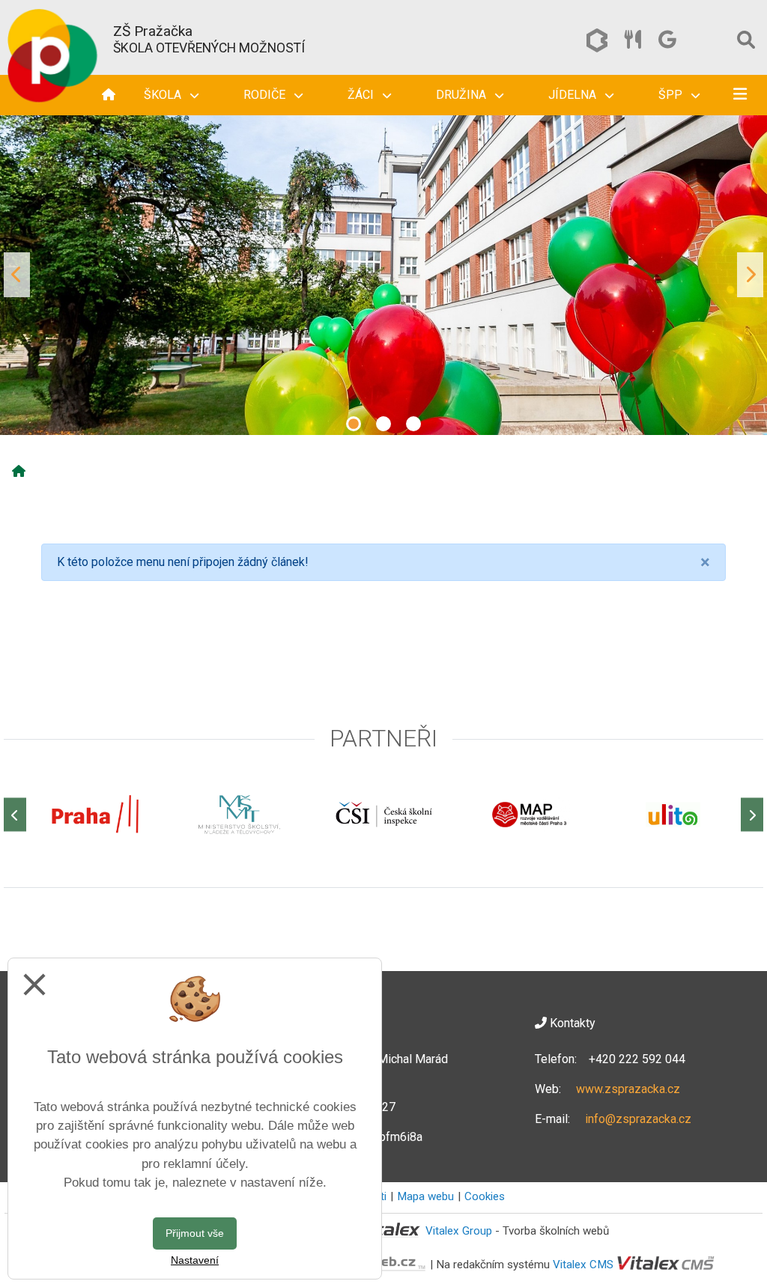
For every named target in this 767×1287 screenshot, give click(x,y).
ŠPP (671, 95)
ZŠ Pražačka (152, 31)
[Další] (752, 815)
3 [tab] (413, 423)
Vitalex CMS (583, 1264)
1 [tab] (353, 423)
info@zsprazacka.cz (638, 1119)
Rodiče (265, 95)
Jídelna (573, 95)
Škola (164, 95)
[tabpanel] (383, 275)
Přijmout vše (195, 1233)
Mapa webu (425, 1196)
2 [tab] (383, 423)
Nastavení (195, 1260)
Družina (462, 95)
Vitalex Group (458, 1231)
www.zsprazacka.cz (628, 1089)
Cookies (484, 1196)
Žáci (362, 95)
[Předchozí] (15, 815)
